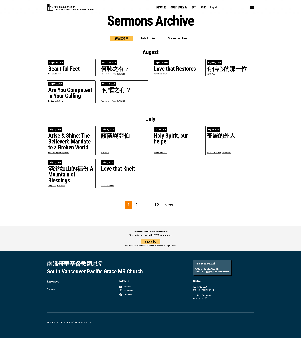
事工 (194, 7)
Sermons (51, 289)
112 (155, 205)
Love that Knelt (118, 169)
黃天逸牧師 (105, 152)
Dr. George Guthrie (55, 101)
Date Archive (148, 38)
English (213, 7)
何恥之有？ (115, 69)
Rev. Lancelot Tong (108, 74)
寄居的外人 (221, 136)
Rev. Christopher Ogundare (58, 152)
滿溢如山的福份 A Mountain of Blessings (70, 174)
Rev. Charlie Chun (54, 74)
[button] (252, 7)
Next (169, 205)
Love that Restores (175, 69)
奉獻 (203, 7)
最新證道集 (121, 38)
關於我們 (161, 7)
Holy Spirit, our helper (171, 138)
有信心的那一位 (227, 69)
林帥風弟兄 (61, 185)
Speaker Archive (177, 38)
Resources (53, 281)
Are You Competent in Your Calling (70, 93)
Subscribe (150, 241)
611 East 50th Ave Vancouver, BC (202, 297)
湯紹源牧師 (121, 74)
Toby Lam (52, 185)
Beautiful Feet (64, 69)
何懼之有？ (116, 90)
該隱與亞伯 (115, 136)
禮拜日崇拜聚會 (178, 7)
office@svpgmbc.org (203, 289)
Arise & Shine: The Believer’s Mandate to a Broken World (69, 141)
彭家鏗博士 (211, 74)
